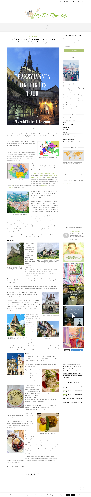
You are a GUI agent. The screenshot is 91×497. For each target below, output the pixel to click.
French (55, 175)
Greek (36, 177)
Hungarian (48, 177)
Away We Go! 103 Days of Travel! (71, 364)
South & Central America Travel (71, 142)
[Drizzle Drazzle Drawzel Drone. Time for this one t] (73, 273)
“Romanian (33, 173)
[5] (12, 185)
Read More (78, 495)
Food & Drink (66, 129)
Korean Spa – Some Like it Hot (71, 370)
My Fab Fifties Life (67, 183)
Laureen (29, 44)
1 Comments (47, 44)
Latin (41, 175)
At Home (65, 122)
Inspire (65, 132)
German (50, 175)
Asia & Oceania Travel (69, 120)
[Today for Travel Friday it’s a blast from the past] (73, 252)
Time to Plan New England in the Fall (73, 373)
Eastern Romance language (46, 173)
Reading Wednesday (68, 139)
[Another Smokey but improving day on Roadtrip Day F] (73, 316)
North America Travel (69, 137)
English (33, 177)
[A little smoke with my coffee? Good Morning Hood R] (73, 337)
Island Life (66, 134)
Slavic (40, 177)
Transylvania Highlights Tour (33, 40)
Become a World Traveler (69, 125)
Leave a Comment (38, 44)
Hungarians (10, 187)
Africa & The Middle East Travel (71, 117)
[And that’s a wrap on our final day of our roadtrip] (73, 294)
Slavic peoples (45, 185)
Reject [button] (73, 495)
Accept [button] (67, 495)
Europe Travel (33, 36)
